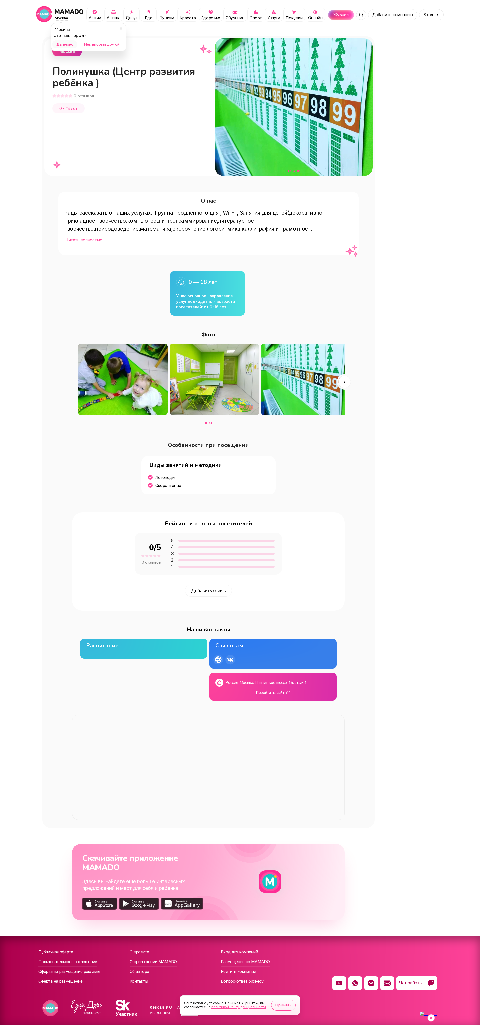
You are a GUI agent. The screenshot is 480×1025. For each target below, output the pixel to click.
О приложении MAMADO (153, 961)
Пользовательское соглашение (67, 961)
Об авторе (139, 971)
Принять (283, 1005)
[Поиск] (361, 14)
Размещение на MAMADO (245, 961)
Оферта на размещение (60, 981)
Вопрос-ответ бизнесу (242, 981)
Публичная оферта (55, 951)
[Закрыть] (121, 28)
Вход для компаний (239, 951)
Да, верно (64, 44)
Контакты (139, 981)
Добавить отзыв (208, 590)
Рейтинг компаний (238, 971)
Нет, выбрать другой (101, 44)
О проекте (139, 951)
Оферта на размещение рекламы (69, 971)
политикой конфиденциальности (239, 1007)
